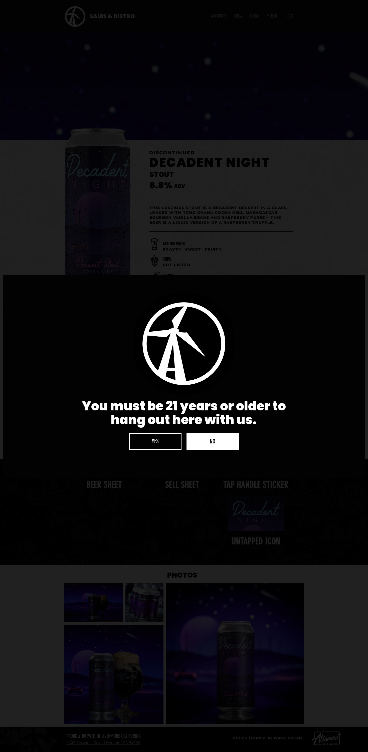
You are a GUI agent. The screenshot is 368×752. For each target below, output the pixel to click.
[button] (155, 441)
